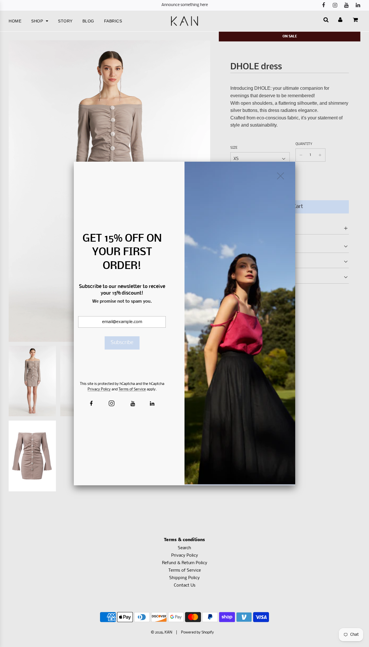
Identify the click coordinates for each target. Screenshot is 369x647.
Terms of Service (132, 389)
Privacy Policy (99, 389)
